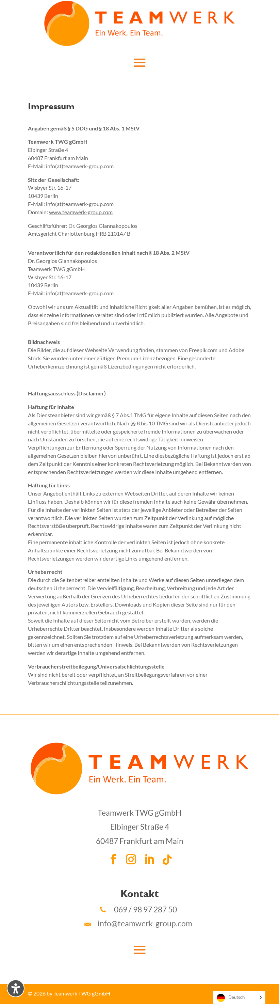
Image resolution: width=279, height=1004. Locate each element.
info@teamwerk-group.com (141, 923)
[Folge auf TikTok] (167, 859)
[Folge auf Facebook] (113, 859)
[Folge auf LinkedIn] (149, 859)
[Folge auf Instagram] (131, 859)
